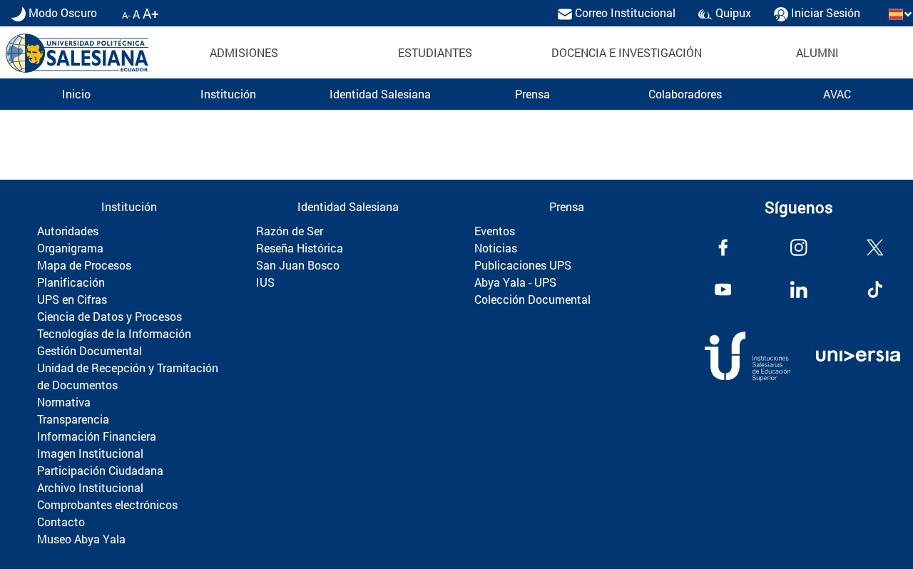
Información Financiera (96, 436)
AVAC (837, 93)
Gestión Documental (89, 350)
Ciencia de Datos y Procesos (109, 316)
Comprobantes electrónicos (107, 504)
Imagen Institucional (90, 453)
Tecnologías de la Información (114, 333)
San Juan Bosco (298, 264)
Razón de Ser (289, 230)
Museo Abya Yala (81, 538)
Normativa (64, 401)
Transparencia (73, 418)
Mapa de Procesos (84, 264)
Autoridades (67, 230)
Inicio (76, 93)
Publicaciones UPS (522, 264)
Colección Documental (532, 299)
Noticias (495, 247)
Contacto (61, 521)
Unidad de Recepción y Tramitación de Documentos (127, 376)
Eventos (494, 230)
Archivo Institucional (90, 487)
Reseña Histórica (299, 247)
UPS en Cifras (72, 299)
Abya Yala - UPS (515, 282)
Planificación (71, 282)
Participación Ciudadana (100, 470)
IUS (265, 282)
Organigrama (70, 247)
